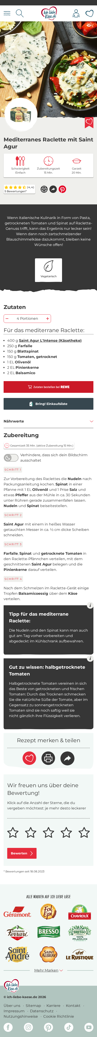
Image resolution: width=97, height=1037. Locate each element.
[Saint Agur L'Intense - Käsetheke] (20, 115)
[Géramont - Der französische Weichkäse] (17, 912)
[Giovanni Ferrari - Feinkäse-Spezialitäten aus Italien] (17, 933)
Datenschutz (42, 1011)
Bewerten (19, 853)
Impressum (14, 1011)
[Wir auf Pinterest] (48, 1028)
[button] (53, 189)
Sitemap (34, 1005)
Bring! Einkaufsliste (51, 404)
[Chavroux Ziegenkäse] (79, 912)
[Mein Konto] (76, 13)
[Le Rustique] (79, 954)
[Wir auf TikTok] (68, 1028)
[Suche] (20, 13)
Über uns (12, 1005)
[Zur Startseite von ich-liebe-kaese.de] (49, 13)
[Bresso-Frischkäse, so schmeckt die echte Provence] (48, 933)
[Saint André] (17, 954)
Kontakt (73, 1005)
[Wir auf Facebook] (8, 1028)
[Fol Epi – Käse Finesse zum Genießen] (48, 912)
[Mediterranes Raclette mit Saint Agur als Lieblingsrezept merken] (89, 122)
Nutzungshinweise (21, 1016)
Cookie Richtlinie (58, 1016)
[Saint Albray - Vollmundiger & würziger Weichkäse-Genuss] (48, 954)
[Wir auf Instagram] (28, 1028)
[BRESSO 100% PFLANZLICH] (80, 933)
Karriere (53, 1005)
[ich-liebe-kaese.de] (11, 986)
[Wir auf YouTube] (88, 1028)
